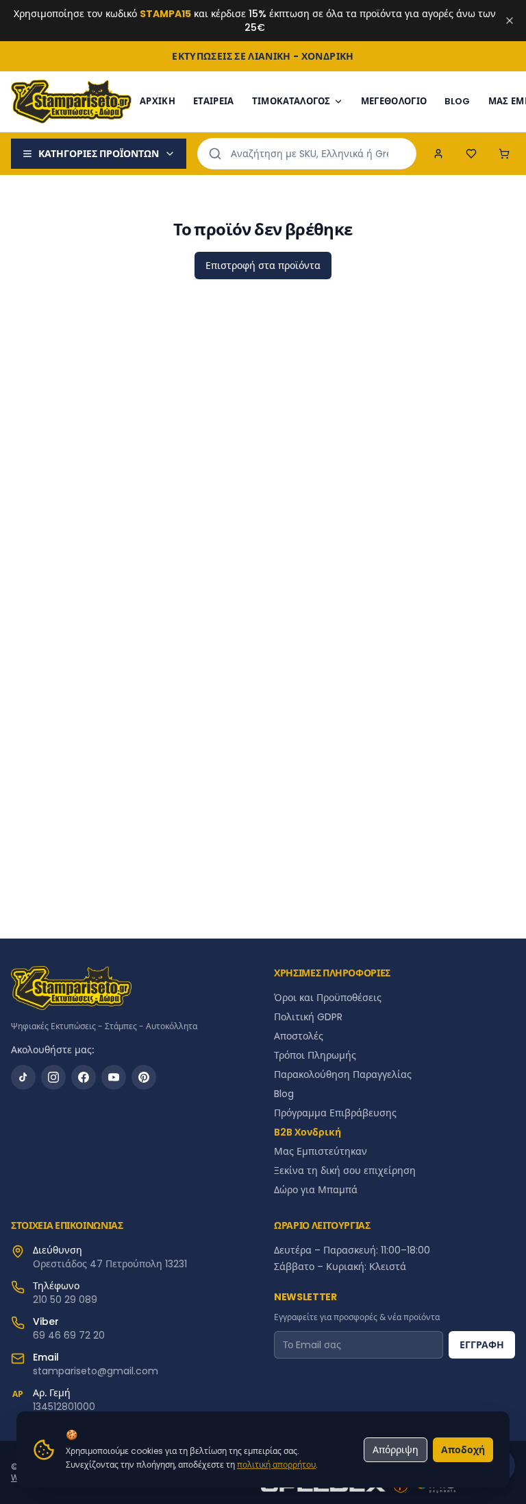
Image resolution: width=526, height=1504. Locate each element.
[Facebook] (83, 1077)
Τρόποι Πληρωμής (315, 1055)
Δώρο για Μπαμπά (316, 1190)
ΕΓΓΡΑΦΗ (482, 1345)
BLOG (457, 101)
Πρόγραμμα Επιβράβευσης (335, 1113)
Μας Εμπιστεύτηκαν (320, 1151)
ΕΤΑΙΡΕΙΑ (213, 101)
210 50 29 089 (65, 1299)
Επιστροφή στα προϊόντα (263, 265)
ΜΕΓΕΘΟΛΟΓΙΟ (394, 101)
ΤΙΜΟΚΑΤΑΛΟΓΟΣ (291, 101)
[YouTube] (113, 1077)
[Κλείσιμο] (509, 20)
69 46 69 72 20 (69, 1335)
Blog (284, 1094)
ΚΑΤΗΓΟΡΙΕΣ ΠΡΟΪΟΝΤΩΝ (98, 154)
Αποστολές (298, 1036)
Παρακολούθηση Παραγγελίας (343, 1074)
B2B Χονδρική (307, 1132)
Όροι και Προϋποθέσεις (327, 997)
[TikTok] (23, 1077)
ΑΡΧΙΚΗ (157, 101)
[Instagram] (53, 1077)
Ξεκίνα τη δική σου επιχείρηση (345, 1170)
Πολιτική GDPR (308, 1017)
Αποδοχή (463, 1450)
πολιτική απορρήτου (276, 1464)
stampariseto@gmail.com (95, 1371)
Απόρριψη (395, 1450)
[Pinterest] (144, 1077)
